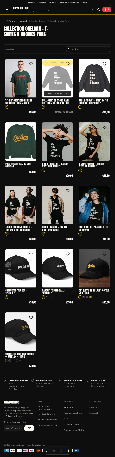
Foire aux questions (73, 413)
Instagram (94, 407)
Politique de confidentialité (45, 408)
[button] (31, 64)
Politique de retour (46, 414)
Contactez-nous (71, 424)
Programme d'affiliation (74, 430)
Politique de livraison (47, 419)
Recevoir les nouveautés (15, 422)
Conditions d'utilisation (48, 425)
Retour (12, 21)
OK (29, 428)
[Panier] (68, 450)
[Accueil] (46, 450)
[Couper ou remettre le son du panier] (91, 9)
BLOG (66, 418)
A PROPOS (68, 407)
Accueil (23, 21)
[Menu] (7, 9)
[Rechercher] (98, 9)
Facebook (93, 413)
